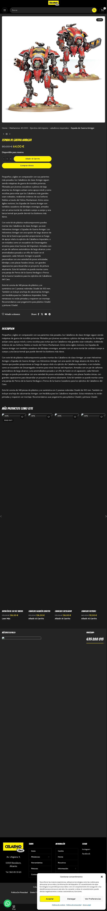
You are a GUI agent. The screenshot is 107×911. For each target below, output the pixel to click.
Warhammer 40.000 (18, 128)
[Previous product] (3, 134)
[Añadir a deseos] (22, 417)
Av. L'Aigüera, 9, (13, 857)
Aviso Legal (87, 905)
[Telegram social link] (50, 314)
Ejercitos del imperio (39, 128)
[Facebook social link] (38, 314)
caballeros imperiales (59, 128)
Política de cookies (58, 905)
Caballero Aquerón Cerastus (39, 611)
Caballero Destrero (88, 611)
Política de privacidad (73, 905)
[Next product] (9, 134)
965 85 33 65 (15, 872)
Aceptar (50, 899)
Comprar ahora (26, 165)
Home (4, 128)
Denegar (71, 899)
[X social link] (42, 314)
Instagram (86, 849)
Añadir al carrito (32, 159)
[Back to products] (6, 134)
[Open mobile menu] (5, 10)
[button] (101, 876)
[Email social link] (46, 314)
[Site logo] (53, 3)
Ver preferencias (93, 899)
